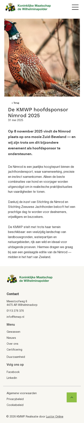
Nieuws (11, 338)
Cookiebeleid (15, 405)
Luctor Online (54, 417)
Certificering (14, 350)
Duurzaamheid (16, 357)
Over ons (12, 344)
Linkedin (12, 378)
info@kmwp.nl (15, 317)
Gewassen (13, 332)
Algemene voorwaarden (22, 393)
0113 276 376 (15, 311)
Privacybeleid (15, 399)
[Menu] (75, 7)
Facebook (13, 372)
